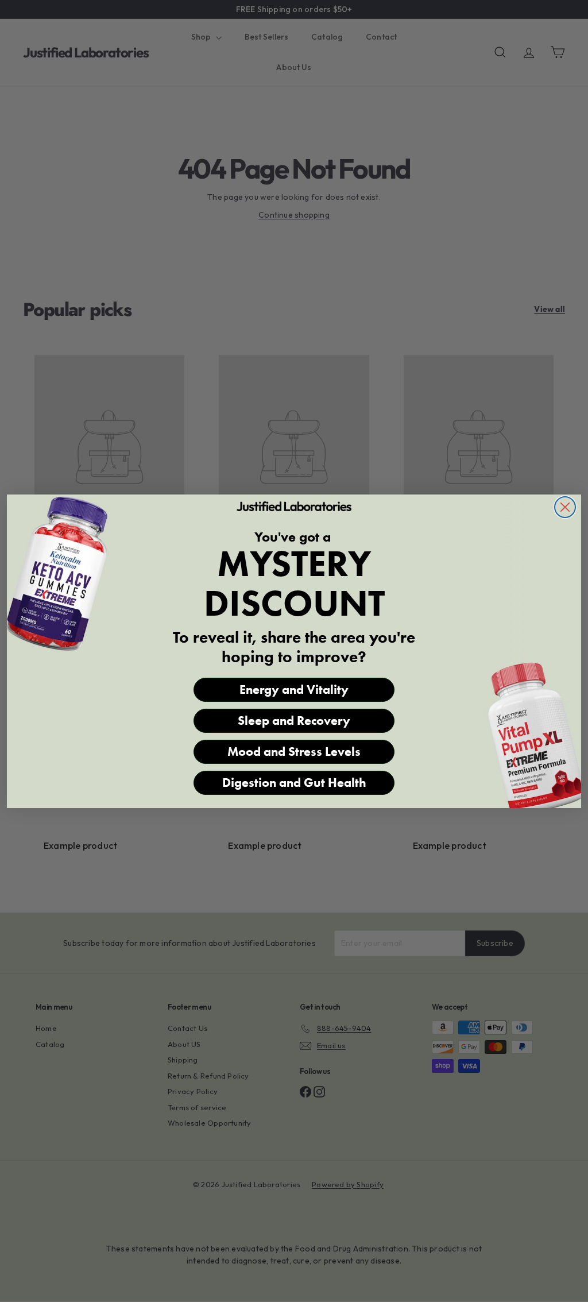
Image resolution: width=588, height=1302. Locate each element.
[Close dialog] (565, 507)
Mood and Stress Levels (294, 751)
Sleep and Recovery (294, 720)
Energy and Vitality (294, 689)
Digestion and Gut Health (294, 782)
